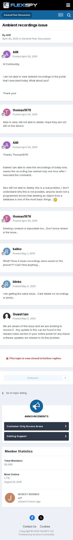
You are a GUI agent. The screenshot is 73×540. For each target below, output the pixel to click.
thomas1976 (22, 110)
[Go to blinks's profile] (6, 284)
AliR (8, 35)
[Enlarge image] (55, 199)
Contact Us (29, 526)
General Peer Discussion (36, 38)
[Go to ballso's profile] (6, 251)
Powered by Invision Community (36, 534)
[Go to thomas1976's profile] (6, 112)
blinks (17, 282)
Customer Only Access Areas (25, 426)
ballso (17, 249)
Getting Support (17, 436)
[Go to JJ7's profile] (10, 498)
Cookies (45, 526)
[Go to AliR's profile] (6, 54)
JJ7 (20, 497)
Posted (25, 56)
